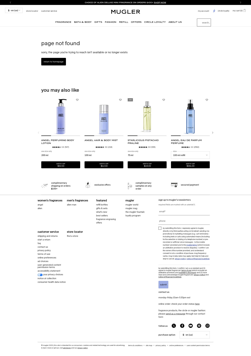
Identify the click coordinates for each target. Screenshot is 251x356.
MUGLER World (132, 205)
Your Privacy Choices (53, 274)
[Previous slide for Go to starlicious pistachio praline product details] (129, 116)
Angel (40, 205)
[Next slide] (240, 2)
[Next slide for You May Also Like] (213, 133)
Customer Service (49, 11)
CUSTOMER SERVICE (48, 231)
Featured (101, 200)
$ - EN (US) (13, 10)
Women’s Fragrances (50, 200)
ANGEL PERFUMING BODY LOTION (57, 141)
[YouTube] (190, 326)
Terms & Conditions (135, 345)
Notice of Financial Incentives (198, 259)
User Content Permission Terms (198, 345)
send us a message (175, 313)
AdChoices (67, 348)
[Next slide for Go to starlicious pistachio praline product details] (165, 116)
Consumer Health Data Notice (52, 282)
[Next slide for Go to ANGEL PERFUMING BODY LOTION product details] (78, 116)
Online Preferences (47, 257)
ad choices (43, 261)
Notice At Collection (47, 278)
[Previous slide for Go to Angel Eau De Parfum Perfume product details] (172, 116)
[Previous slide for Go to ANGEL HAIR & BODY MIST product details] (86, 116)
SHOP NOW (160, 2)
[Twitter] (174, 326)
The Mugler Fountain (135, 212)
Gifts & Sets (101, 208)
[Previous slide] (10, 2)
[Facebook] (182, 326)
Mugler (130, 200)
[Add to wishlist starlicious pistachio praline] (163, 100)
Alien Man (71, 205)
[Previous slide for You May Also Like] (38, 133)
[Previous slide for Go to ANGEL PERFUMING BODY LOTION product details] (42, 116)
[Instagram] (207, 326)
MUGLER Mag (131, 208)
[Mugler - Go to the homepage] (125, 11)
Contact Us (43, 247)
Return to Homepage (53, 61)
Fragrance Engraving (106, 219)
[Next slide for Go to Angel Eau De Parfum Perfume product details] (208, 116)
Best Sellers (102, 215)
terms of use (44, 254)
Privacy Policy (44, 250)
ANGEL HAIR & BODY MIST (101, 140)
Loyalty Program (133, 215)
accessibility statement (49, 271)
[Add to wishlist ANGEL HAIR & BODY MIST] (120, 100)
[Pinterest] (199, 326)
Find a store (72, 236)
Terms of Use (186, 270)
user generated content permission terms (49, 266)
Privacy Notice (199, 275)
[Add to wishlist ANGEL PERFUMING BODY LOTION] (77, 100)
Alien (40, 208)
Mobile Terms (192, 245)
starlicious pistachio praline (143, 141)
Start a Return (44, 239)
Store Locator (75, 231)
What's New (101, 212)
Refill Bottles (102, 205)
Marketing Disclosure (187, 272)
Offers (99, 223)
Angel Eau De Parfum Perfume (186, 141)
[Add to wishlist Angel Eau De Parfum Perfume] (207, 100)
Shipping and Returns (48, 236)
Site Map (149, 345)
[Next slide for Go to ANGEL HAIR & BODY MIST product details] (121, 116)
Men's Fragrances (77, 200)
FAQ (39, 243)
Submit (163, 284)
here (197, 304)
